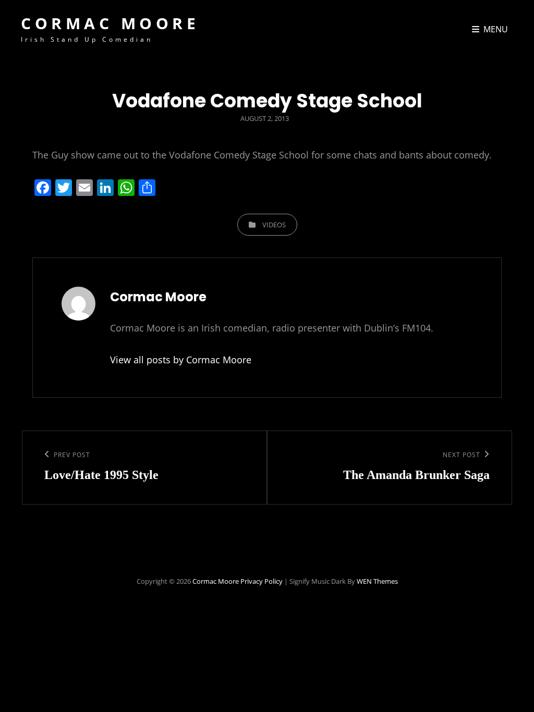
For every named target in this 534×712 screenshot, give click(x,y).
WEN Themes (377, 581)
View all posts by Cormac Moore (180, 359)
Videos (274, 224)
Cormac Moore (110, 23)
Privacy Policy (261, 581)
